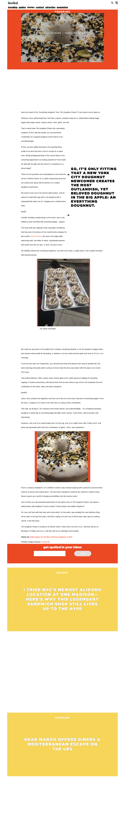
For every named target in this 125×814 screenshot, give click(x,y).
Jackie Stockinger (49, 33)
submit (83, 553)
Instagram (44, 542)
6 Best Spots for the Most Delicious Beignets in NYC (51, 537)
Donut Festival (36, 236)
